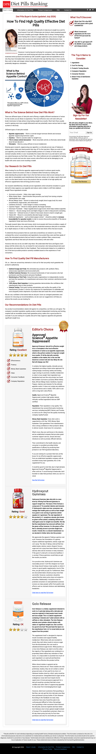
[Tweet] (90, 10)
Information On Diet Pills (25, 10)
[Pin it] (92, 10)
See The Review (81, 182)
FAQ (58, 10)
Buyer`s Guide (7, 10)
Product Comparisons (45, 10)
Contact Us (67, 10)
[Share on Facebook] (87, 10)
